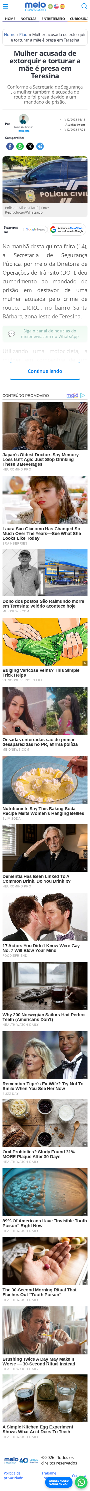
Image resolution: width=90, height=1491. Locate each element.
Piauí (23, 34)
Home (10, 18)
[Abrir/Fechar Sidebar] (5, 6)
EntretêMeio (53, 18)
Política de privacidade (13, 1475)
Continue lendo (45, 371)
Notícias (28, 18)
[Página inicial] (35, 6)
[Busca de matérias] (85, 8)
